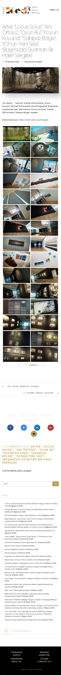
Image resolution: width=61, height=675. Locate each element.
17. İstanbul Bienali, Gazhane (38, 393)
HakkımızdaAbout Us (17, 660)
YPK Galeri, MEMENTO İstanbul (23, 386)
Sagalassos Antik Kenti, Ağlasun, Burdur (21, 556)
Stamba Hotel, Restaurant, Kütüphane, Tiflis (23, 620)
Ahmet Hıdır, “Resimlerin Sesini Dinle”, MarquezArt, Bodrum (28, 530)
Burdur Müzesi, (11, 553)
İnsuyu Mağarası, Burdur (15, 549)
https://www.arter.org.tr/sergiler (33, 120)
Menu (53, 10)
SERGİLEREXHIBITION (44, 653)
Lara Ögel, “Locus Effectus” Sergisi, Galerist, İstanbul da (28, 578)
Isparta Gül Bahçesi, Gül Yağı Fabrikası (21, 542)
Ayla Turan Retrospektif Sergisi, (17, 590)
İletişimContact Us (44, 660)
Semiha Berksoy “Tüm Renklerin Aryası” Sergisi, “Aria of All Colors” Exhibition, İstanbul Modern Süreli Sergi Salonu (31, 606)
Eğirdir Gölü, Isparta (13, 546)
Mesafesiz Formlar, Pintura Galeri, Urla (20, 560)
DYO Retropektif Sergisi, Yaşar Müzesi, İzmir (22, 515)
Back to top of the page (31, 669)
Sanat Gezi (29, 61)
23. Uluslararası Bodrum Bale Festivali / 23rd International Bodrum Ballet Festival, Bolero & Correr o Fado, (29, 526)
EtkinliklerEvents (16, 653)
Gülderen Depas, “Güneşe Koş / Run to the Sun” (24, 563)
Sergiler (38, 61)
